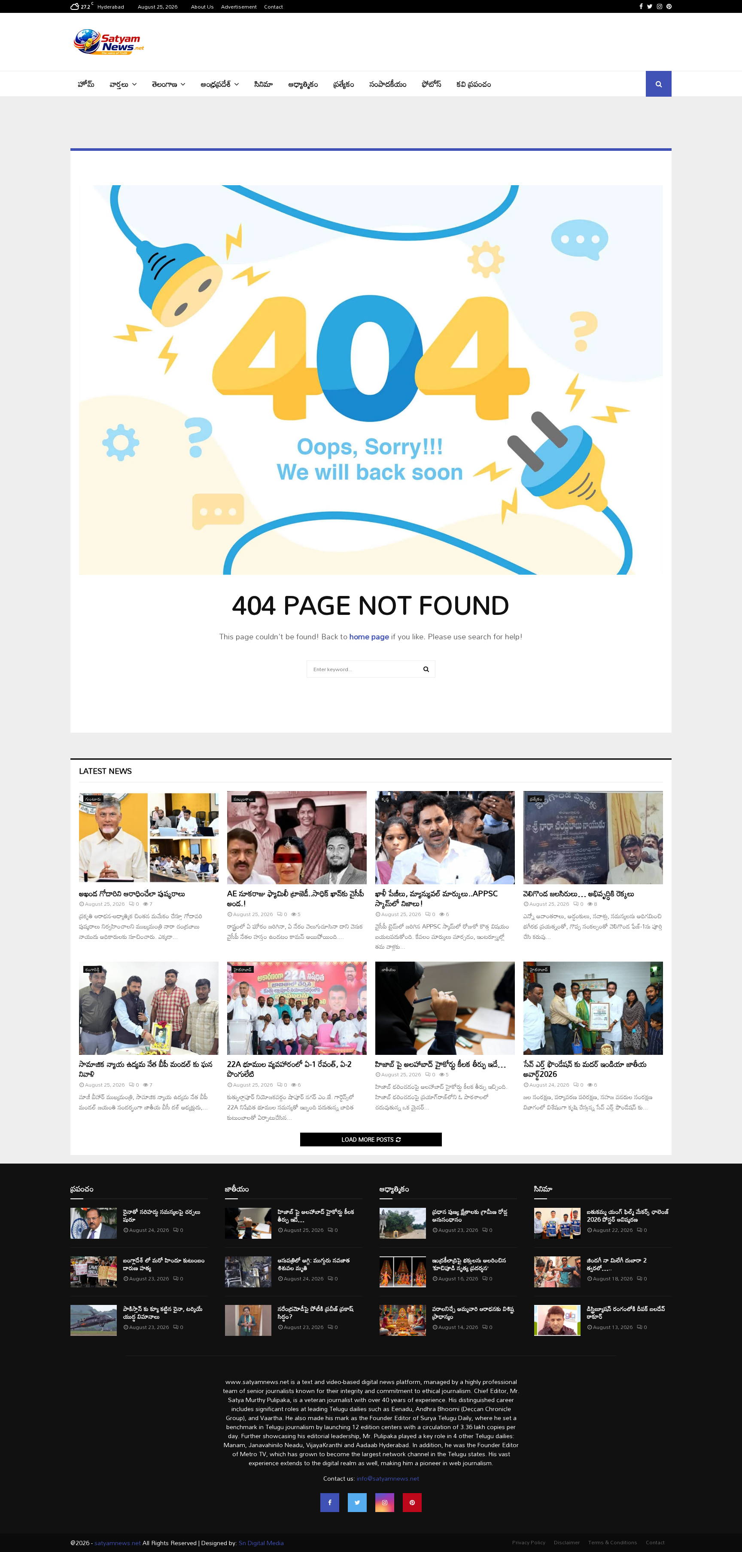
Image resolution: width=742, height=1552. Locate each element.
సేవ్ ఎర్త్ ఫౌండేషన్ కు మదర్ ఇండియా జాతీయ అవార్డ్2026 (585, 1069)
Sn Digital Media (260, 1543)
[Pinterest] (412, 1502)
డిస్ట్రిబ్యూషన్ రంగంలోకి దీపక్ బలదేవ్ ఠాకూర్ (626, 1312)
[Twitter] (357, 1502)
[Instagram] (384, 1502)
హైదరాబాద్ (243, 969)
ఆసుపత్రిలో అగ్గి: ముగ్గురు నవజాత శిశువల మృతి (314, 1264)
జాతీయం (389, 969)
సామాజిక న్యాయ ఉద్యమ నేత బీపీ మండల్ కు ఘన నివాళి (146, 1069)
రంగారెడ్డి (92, 969)
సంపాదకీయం (388, 84)
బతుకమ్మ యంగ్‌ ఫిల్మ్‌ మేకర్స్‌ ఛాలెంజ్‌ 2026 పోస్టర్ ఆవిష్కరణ (628, 1215)
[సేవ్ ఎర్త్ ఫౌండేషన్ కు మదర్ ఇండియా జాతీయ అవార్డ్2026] (593, 1008)
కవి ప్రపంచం (474, 84)
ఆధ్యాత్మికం (303, 84)
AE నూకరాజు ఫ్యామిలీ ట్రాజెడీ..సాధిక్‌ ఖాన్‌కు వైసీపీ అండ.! (295, 898)
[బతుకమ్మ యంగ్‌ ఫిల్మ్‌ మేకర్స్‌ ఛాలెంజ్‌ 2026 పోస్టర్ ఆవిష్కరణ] (557, 1223)
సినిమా (264, 84)
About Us (202, 6)
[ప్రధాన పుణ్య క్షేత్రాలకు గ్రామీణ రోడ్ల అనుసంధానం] (403, 1223)
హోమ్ (86, 84)
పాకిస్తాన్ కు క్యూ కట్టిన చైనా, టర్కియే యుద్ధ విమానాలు (163, 1312)
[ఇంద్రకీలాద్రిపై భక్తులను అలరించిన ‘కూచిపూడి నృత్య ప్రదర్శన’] (403, 1271)
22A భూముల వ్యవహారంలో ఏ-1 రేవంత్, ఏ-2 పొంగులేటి (289, 1069)
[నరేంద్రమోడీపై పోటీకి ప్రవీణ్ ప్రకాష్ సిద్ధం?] (248, 1320)
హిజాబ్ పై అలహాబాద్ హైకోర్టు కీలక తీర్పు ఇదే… (440, 1064)
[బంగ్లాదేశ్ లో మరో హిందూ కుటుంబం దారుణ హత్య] (93, 1271)
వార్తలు (119, 84)
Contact (273, 6)
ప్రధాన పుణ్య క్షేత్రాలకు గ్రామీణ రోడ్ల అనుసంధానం (470, 1215)
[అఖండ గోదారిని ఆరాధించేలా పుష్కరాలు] (149, 837)
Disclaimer (567, 1542)
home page (369, 636)
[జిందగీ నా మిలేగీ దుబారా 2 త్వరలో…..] (557, 1271)
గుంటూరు (93, 798)
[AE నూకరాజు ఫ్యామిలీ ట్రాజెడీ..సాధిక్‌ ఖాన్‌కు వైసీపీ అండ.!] (297, 837)
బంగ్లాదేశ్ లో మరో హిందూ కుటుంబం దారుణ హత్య (164, 1264)
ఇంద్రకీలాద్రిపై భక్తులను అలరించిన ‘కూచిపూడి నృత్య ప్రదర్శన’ (469, 1264)
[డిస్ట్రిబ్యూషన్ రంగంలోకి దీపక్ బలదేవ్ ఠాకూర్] (557, 1320)
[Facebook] (329, 1502)
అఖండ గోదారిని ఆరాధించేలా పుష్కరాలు (132, 893)
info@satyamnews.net (388, 1478)
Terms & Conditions (612, 1542)
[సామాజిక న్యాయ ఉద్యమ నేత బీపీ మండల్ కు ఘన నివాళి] (149, 1008)
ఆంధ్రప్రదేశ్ (216, 84)
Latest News (105, 771)
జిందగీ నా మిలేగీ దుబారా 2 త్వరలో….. (617, 1264)
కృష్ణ (385, 798)
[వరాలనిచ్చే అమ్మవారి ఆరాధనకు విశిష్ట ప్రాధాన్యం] (403, 1320)
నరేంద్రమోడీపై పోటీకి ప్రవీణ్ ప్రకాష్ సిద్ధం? (315, 1312)
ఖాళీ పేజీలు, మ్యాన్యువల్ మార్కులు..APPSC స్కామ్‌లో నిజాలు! (436, 898)
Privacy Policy (528, 1542)
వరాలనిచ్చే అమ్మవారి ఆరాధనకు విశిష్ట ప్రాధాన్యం (473, 1312)
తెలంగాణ (164, 84)
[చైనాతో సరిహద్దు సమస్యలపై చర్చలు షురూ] (93, 1223)
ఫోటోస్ (431, 84)
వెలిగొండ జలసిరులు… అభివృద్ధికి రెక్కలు (579, 893)
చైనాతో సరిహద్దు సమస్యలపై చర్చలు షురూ (162, 1215)
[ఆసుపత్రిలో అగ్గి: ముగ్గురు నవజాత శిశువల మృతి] (248, 1271)
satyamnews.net (117, 1543)
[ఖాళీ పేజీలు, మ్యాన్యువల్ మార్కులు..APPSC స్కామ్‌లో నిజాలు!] (445, 837)
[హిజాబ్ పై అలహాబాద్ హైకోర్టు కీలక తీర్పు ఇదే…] (445, 1008)
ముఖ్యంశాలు (243, 798)
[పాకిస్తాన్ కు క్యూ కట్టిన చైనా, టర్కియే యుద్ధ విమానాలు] (93, 1320)
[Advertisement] (515, 40)
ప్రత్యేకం (344, 84)
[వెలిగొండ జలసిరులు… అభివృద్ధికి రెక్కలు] (593, 837)
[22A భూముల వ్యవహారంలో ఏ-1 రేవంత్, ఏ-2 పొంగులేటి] (297, 1008)
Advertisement (239, 6)
